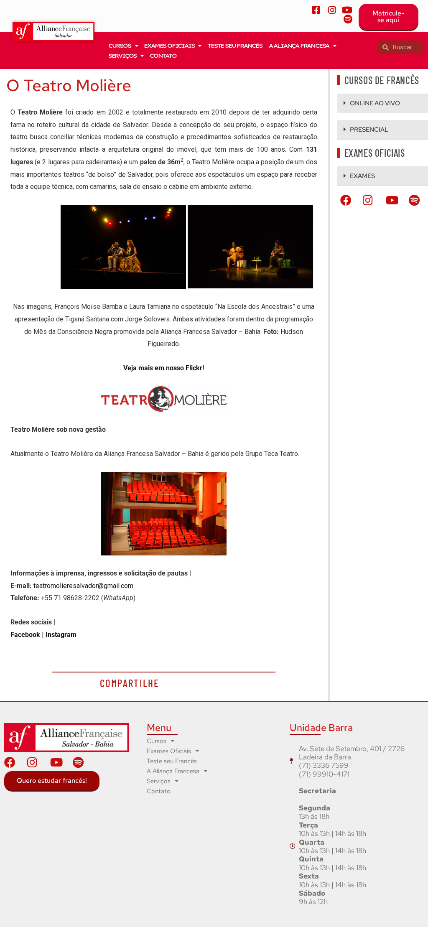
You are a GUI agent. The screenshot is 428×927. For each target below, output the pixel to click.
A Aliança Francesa (299, 45)
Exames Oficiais (169, 45)
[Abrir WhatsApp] (407, 906)
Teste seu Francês (234, 45)
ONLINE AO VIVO (375, 103)
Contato (163, 55)
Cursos (119, 45)
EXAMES (362, 176)
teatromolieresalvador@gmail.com (83, 586)
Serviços (122, 55)
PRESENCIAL (369, 129)
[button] (382, 103)
